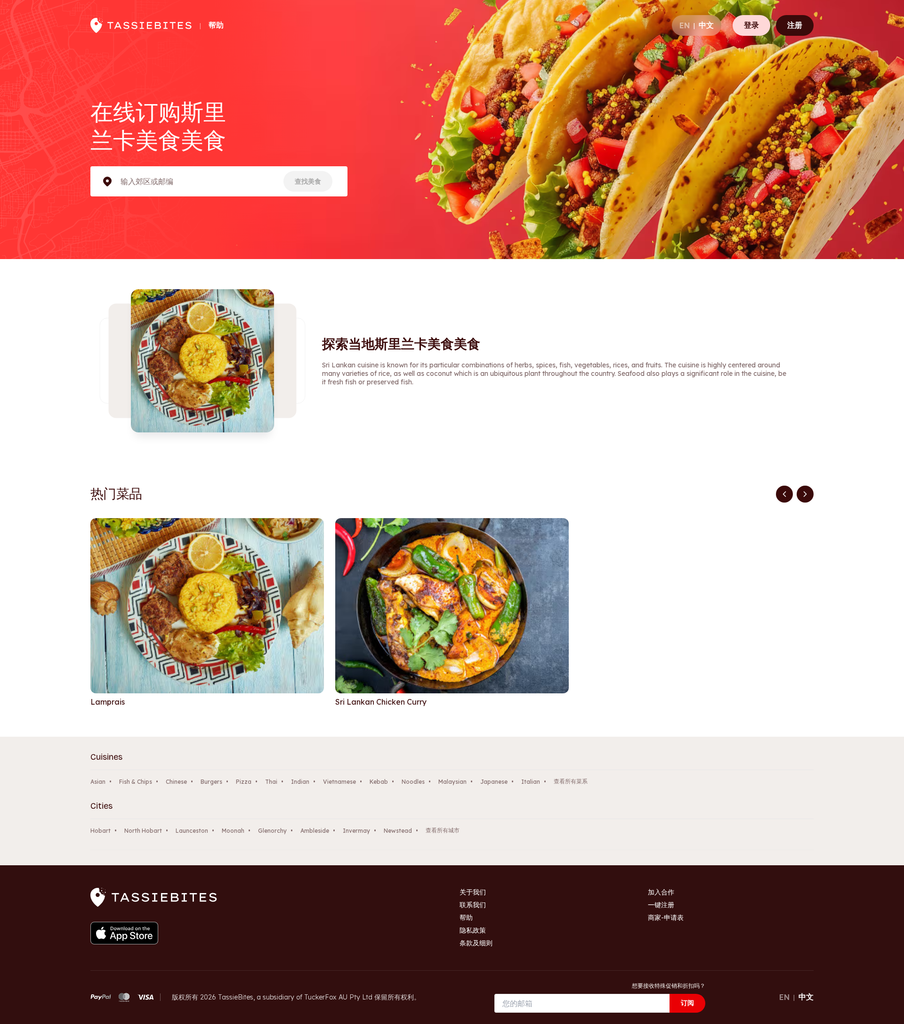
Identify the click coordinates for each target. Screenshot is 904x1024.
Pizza (243, 781)
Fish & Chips (135, 781)
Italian (530, 781)
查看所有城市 (443, 830)
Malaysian (452, 781)
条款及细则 (476, 943)
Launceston (192, 830)
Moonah (233, 830)
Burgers (211, 781)
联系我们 (473, 905)
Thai (271, 781)
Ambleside (314, 830)
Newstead (398, 830)
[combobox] (121, 181)
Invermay (356, 830)
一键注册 (661, 905)
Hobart (100, 830)
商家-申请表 (666, 917)
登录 (751, 25)
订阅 (687, 1003)
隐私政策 (473, 930)
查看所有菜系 (571, 781)
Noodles (413, 781)
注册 (794, 25)
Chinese (176, 781)
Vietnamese (339, 781)
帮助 (216, 25)
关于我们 (473, 892)
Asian (97, 781)
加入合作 (661, 892)
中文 (706, 25)
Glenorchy (272, 830)
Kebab (379, 781)
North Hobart (143, 830)
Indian (300, 781)
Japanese (494, 781)
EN (684, 25)
